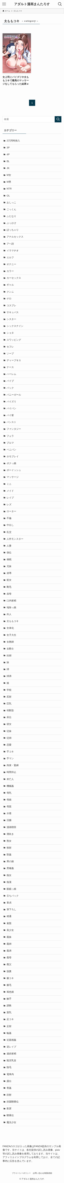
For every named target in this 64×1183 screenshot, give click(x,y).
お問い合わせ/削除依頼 (42, 1173)
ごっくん (11, 209)
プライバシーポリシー (21, 1173)
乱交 (9, 532)
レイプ (10, 497)
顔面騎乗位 (13, 1101)
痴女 (9, 875)
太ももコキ (13, 621)
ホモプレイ (13, 456)
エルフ (10, 257)
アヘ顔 (10, 243)
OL (8, 195)
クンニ (10, 292)
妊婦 (9, 655)
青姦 (9, 1088)
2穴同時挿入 (13, 140)
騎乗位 (10, 1115)
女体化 (10, 628)
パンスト (11, 422)
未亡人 (10, 779)
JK (8, 168)
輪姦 (9, 1033)
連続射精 (11, 1053)
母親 (9, 806)
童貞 (9, 902)
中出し (10, 525)
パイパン (11, 408)
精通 (9, 916)
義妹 (9, 937)
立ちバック (13, 896)
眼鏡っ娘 (11, 889)
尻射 (9, 696)
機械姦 (10, 786)
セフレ (10, 346)
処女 (9, 580)
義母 (9, 957)
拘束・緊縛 (13, 765)
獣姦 (9, 854)
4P (8, 154)
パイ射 (10, 415)
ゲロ (9, 298)
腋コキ (10, 978)
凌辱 (9, 573)
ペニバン (11, 449)
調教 (9, 1005)
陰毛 (9, 1067)
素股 (9, 923)
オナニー (11, 264)
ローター (11, 511)
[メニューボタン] (4, 4)
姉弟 (9, 676)
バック (10, 388)
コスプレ (11, 305)
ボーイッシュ (14, 470)
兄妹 (9, 566)
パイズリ (11, 401)
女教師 (10, 642)
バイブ (10, 381)
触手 (9, 998)
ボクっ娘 (11, 463)
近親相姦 (11, 1040)
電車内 (10, 1074)
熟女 (9, 841)
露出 (9, 1081)
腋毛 (9, 985)
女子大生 (11, 635)
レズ (9, 504)
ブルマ (10, 443)
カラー (10, 271)
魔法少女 (11, 1122)
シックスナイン (15, 326)
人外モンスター (15, 539)
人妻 (9, 545)
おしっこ (11, 202)
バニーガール (14, 394)
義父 (9, 964)
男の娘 (10, 861)
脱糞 (9, 971)
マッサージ (13, 477)
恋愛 (9, 745)
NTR (9, 188)
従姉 (9, 738)
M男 (9, 182)
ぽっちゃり (13, 230)
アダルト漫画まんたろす (32, 4)
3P (8, 147)
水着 (9, 813)
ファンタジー (14, 429)
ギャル (10, 285)
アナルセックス (15, 236)
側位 (9, 552)
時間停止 (11, 772)
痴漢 (9, 882)
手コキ (10, 751)
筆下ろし (11, 909)
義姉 (9, 944)
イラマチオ (13, 250)
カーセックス (14, 278)
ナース (10, 367)
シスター (11, 319)
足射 (9, 1026)
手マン (10, 758)
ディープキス (14, 360)
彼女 (9, 724)
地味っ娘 (11, 607)
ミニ (9, 484)
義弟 (9, 950)
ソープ (10, 353)
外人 (9, 614)
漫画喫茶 (11, 827)
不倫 (9, 518)
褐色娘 (10, 992)
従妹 (9, 731)
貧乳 (9, 1012)
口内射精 (11, 600)
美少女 (10, 930)
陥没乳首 (11, 1060)
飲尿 (9, 1108)
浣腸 (9, 820)
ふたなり (11, 216)
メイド (10, 491)
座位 (9, 717)
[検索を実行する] (58, 119)
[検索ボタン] (60, 4)
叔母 (9, 594)
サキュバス (13, 312)
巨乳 (9, 703)
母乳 (9, 793)
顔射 (9, 1095)
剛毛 (9, 587)
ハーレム (11, 374)
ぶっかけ (11, 223)
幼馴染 (10, 710)
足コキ (10, 1019)
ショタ (10, 333)
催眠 (9, 559)
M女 (9, 175)
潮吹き (10, 834)
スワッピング (14, 340)
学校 (9, 690)
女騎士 (10, 648)
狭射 (9, 847)
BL (8, 161)
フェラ (10, 436)
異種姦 (10, 868)
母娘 (9, 799)
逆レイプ (11, 1047)
